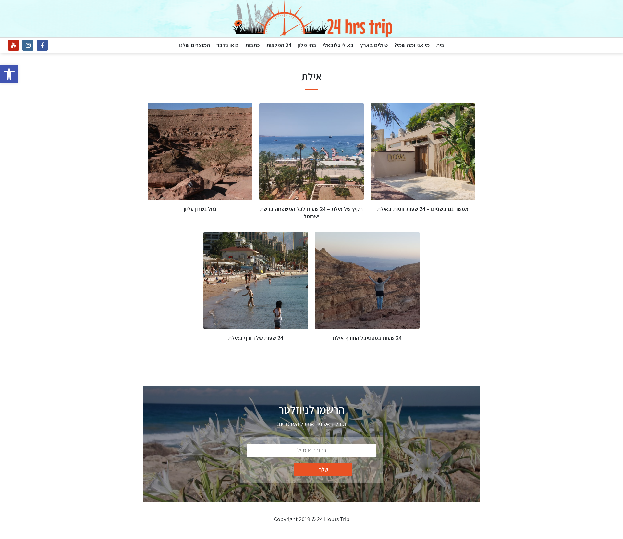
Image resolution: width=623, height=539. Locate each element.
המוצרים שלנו (194, 45)
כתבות (252, 45)
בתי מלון (307, 45)
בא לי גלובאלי (338, 45)
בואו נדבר (227, 45)
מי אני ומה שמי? (412, 45)
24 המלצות (278, 45)
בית (440, 45)
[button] (9, 74)
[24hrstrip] (311, 18)
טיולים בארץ (374, 45)
